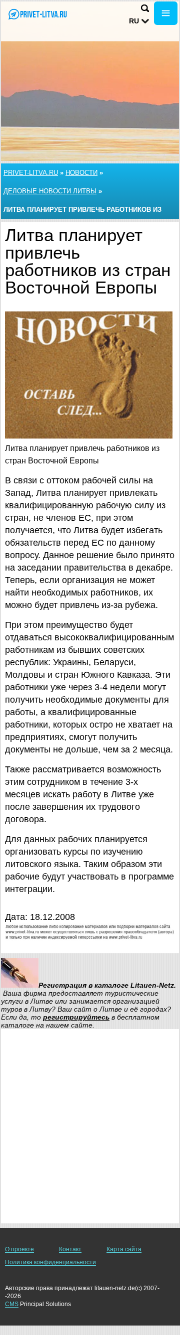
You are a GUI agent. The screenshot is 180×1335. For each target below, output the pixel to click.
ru (134, 21)
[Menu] (166, 13)
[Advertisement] (90, 1126)
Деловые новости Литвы (50, 191)
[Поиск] (145, 8)
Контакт (70, 1249)
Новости (82, 172)
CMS (11, 1304)
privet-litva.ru (31, 172)
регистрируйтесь (76, 1017)
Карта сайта (124, 1249)
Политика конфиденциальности (50, 1262)
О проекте (19, 1249)
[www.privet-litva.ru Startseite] (37, 14)
